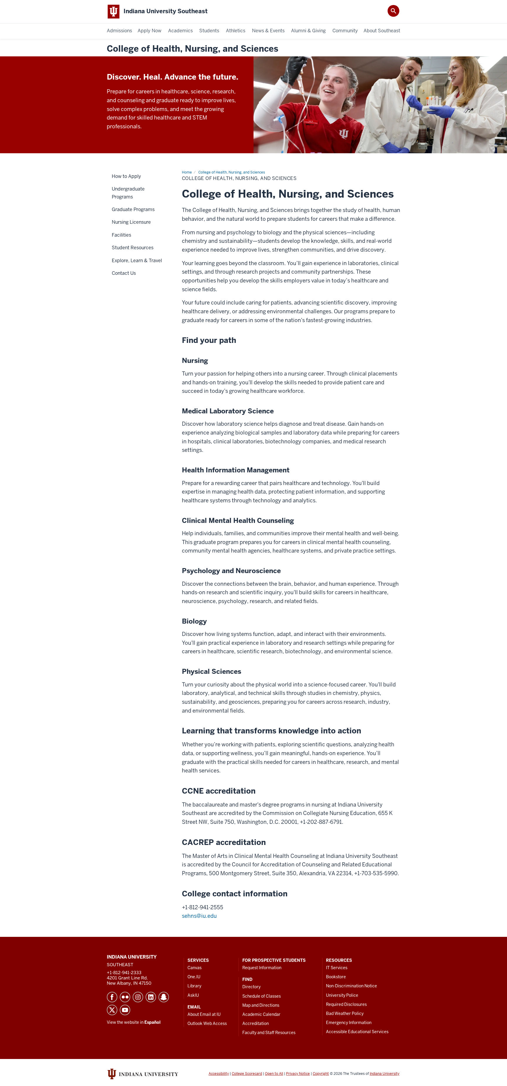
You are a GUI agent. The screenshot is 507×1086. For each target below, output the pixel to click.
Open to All (274, 1073)
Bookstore (336, 976)
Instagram (138, 997)
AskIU (193, 995)
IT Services (336, 967)
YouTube (125, 1010)
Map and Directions (260, 1005)
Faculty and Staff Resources (268, 1032)
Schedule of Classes (261, 996)
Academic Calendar (261, 1014)
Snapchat (163, 997)
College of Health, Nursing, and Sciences (192, 49)
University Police (342, 995)
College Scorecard (247, 1073)
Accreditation (255, 1023)
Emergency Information (348, 1022)
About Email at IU (204, 1014)
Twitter (112, 1010)
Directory (251, 986)
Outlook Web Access (207, 1023)
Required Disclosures (346, 1004)
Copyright (321, 1073)
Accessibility (219, 1073)
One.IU (193, 976)
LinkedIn (151, 997)
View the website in (133, 1022)
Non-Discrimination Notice (351, 986)
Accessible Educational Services (357, 1031)
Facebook (112, 997)
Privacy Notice (298, 1073)
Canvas (194, 967)
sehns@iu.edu (199, 915)
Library (194, 986)
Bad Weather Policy (345, 1013)
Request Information (261, 967)
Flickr (125, 997)
